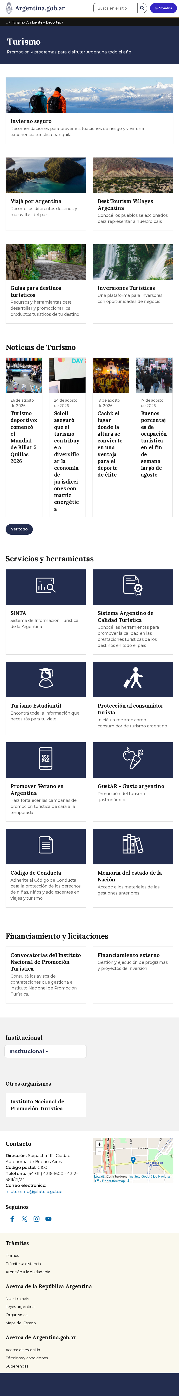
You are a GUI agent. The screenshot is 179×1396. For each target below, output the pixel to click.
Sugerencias (17, 1366)
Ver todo (19, 529)
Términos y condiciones (27, 1358)
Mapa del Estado (21, 1323)
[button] (133, 1160)
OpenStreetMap (113, 1181)
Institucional (27, 1051)
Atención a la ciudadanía (28, 1272)
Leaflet (99, 1176)
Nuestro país (17, 1299)
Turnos (12, 1255)
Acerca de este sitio (23, 1350)
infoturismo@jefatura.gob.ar (34, 1191)
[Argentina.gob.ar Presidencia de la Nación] (33, 8)
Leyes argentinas (21, 1307)
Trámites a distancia (23, 1264)
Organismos (16, 1315)
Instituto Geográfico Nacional (150, 1176)
